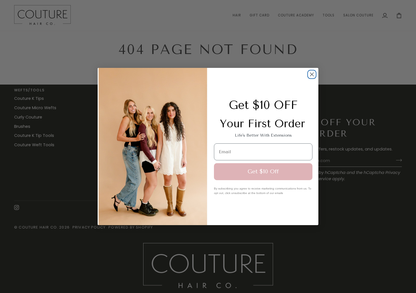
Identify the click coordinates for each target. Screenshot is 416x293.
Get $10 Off (263, 171)
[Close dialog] (312, 74)
